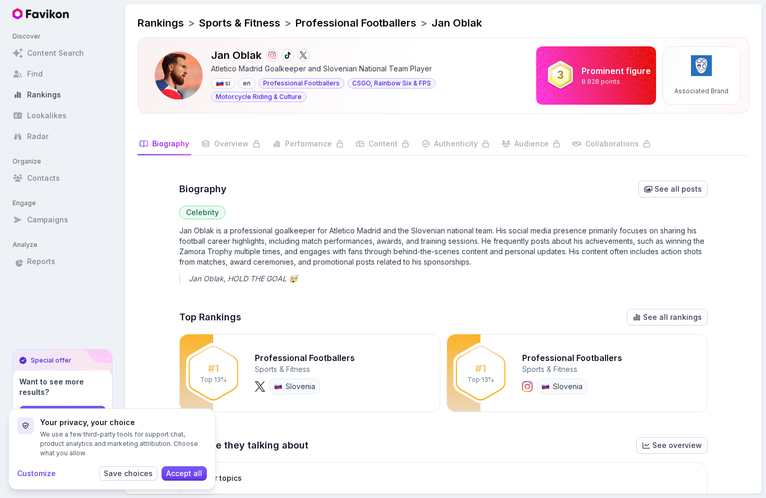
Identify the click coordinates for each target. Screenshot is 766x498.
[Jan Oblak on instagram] (272, 55)
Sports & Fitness (239, 23)
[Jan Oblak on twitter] (303, 55)
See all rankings (672, 317)
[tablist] (443, 147)
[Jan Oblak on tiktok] (287, 55)
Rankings (161, 23)
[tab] (164, 147)
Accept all (184, 473)
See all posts (678, 188)
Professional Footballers (355, 23)
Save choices (128, 473)
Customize (36, 473)
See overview (677, 445)
